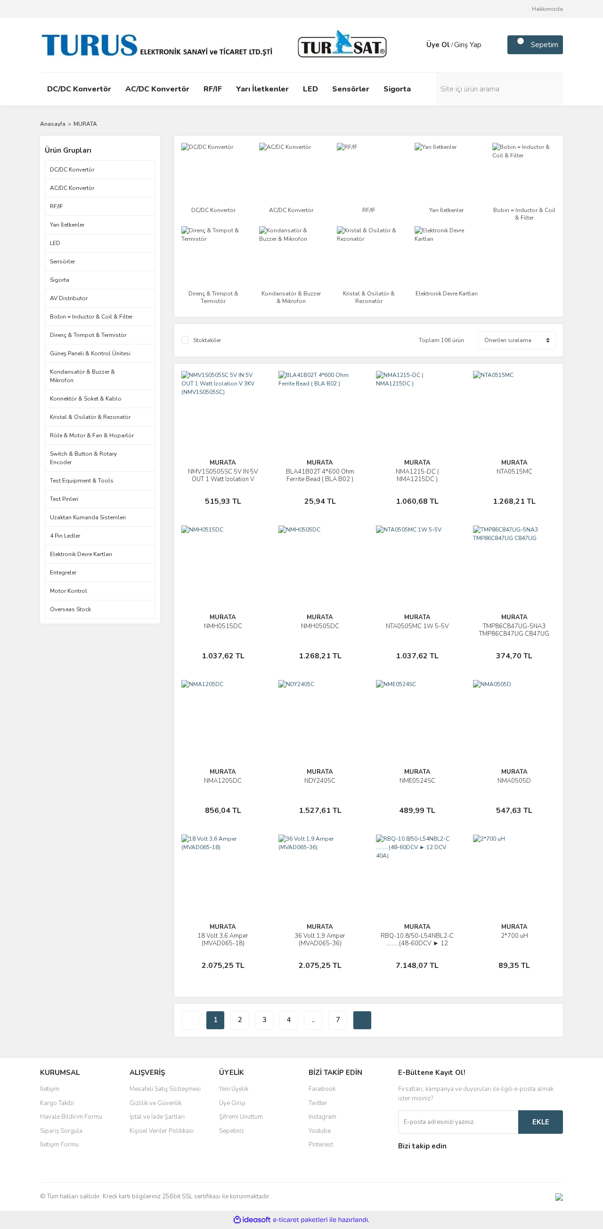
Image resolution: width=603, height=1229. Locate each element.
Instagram (322, 1117)
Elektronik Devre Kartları (81, 554)
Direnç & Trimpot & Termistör (88, 335)
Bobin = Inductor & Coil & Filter (91, 316)
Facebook (322, 1089)
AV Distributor (69, 298)
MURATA (85, 124)
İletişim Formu (59, 1144)
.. (313, 1019)
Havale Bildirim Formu (71, 1117)
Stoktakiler (207, 340)
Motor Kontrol (68, 591)
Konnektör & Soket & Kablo (86, 398)
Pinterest (321, 1144)
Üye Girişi (232, 1103)
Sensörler (62, 261)
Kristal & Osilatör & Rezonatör (90, 417)
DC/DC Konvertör (72, 169)
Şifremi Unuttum (241, 1117)
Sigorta (59, 280)
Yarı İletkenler (67, 225)
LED (55, 243)
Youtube (320, 1131)
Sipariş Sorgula (61, 1131)
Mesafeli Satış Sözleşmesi (165, 1089)
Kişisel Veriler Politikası (162, 1131)
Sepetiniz (231, 1131)
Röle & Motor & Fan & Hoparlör (92, 435)
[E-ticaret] (300, 1220)
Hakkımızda (547, 9)
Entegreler (63, 572)
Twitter (318, 1103)
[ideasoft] (252, 1220)
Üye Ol (438, 44)
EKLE (540, 1122)
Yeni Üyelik (233, 1089)
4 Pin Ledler (65, 536)
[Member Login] (417, 45)
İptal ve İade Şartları (157, 1117)
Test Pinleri (64, 499)
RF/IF (56, 206)
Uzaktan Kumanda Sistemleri (88, 517)
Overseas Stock (70, 609)
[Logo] (216, 44)
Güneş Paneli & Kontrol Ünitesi (90, 353)
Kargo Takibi (57, 1103)
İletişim (49, 1089)
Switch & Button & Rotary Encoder (83, 458)
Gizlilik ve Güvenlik (155, 1103)
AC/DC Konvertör (72, 188)
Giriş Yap (467, 44)
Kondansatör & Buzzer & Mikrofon (82, 376)
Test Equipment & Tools (82, 480)
